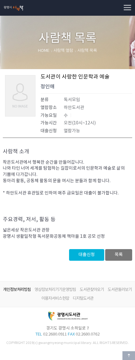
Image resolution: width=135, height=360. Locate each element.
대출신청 (86, 254)
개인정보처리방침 (17, 289)
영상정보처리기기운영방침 (55, 289)
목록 (119, 254)
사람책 (13, 2)
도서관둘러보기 (120, 289)
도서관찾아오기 (92, 289)
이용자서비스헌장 (55, 298)
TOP (128, 355)
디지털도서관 (83, 298)
